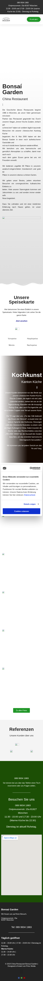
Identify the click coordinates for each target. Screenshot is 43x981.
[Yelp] (24, 978)
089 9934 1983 (21, 778)
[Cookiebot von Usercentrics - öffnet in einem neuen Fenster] (30, 468)
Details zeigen (30, 504)
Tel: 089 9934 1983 (21, 927)
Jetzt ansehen (21, 321)
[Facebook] (19, 978)
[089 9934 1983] (21, 771)
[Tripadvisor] (21, 978)
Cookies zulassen (21, 511)
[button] (15, 19)
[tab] (10, 338)
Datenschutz (29, 495)
